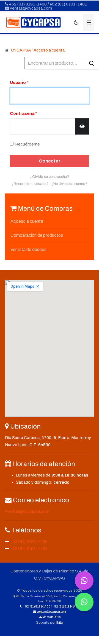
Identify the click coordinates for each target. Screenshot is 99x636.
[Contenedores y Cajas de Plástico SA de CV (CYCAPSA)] (33, 22)
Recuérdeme (27, 144)
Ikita (59, 622)
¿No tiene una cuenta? (69, 184)
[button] (88, 22)
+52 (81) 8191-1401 (68, 4)
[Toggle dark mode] (76, 22)
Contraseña (23, 113)
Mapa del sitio (51, 616)
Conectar (50, 161)
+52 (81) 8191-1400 (27, 4)
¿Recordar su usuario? (30, 184)
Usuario (19, 82)
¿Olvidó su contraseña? (49, 177)
